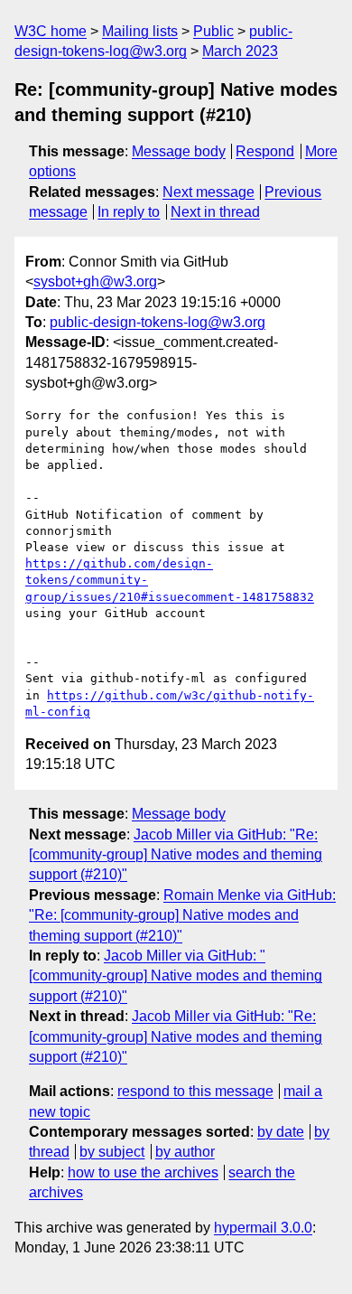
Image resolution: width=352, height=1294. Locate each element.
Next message (208, 192)
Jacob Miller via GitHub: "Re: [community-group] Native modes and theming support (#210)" (175, 855)
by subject (111, 1151)
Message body (179, 151)
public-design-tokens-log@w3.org (157, 322)
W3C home (50, 31)
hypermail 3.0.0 (263, 1227)
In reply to (128, 212)
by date (280, 1131)
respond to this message (195, 1091)
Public (213, 31)
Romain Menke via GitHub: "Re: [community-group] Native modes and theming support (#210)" (182, 915)
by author (185, 1151)
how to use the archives (143, 1172)
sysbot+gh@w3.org (95, 281)
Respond (265, 151)
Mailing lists (140, 31)
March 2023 (240, 51)
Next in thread (215, 212)
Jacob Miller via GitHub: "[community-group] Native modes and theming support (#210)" (175, 976)
